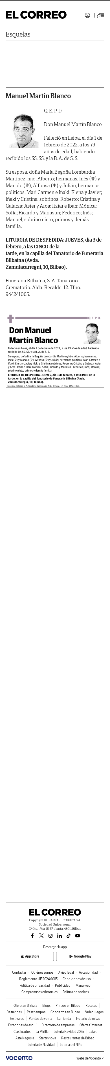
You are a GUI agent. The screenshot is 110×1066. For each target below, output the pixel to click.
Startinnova (47, 1038)
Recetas (91, 1005)
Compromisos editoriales (39, 992)
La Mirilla (42, 1031)
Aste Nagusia (25, 1038)
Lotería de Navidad (41, 1044)
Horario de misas (88, 1018)
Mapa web (83, 985)
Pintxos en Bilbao (68, 1005)
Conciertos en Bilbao (65, 1012)
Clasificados (22, 1031)
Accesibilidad (88, 972)
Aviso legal (66, 972)
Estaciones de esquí (22, 1025)
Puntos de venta (40, 1018)
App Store (32, 956)
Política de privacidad (34, 985)
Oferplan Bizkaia (25, 1005)
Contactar (19, 972)
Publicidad (63, 985)
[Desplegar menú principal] (100, 15)
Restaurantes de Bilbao (77, 1038)
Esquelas (18, 34)
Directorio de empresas (57, 1025)
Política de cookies (76, 992)
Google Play (82, 956)
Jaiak (92, 1031)
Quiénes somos (42, 972)
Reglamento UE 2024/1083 (38, 979)
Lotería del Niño (71, 1044)
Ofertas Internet (91, 1025)
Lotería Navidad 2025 (69, 1031)
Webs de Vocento (88, 1058)
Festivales (17, 1018)
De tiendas (14, 1012)
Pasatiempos (36, 1012)
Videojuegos (94, 1012)
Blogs (46, 1005)
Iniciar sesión (87, 15)
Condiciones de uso (77, 979)
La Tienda (64, 1018)
